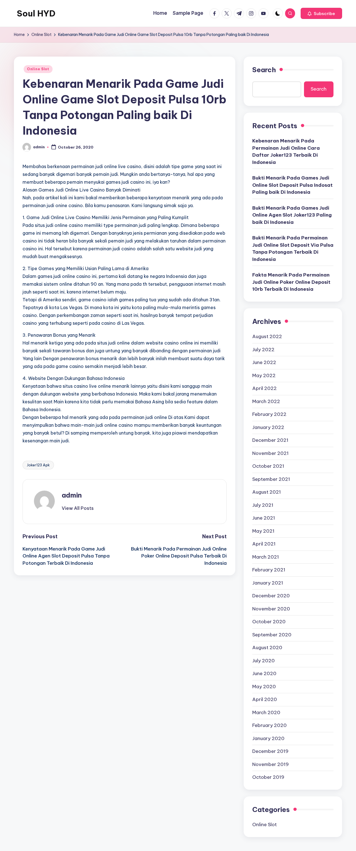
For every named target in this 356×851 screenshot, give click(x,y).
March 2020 (266, 712)
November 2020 (271, 609)
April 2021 (264, 544)
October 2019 (268, 777)
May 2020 (264, 686)
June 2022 (264, 362)
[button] (321, 13)
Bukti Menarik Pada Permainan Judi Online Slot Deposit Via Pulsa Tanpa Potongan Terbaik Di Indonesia (292, 248)
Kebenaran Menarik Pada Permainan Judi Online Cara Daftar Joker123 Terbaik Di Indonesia (286, 151)
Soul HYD (36, 13)
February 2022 (269, 414)
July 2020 (263, 661)
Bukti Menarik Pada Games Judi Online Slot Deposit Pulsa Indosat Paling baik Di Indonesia (292, 185)
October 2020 (269, 622)
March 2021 (265, 557)
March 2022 (266, 401)
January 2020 (268, 738)
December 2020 (271, 596)
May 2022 (264, 375)
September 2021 (271, 479)
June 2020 (264, 673)
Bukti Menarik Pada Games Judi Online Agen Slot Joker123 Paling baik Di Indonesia (292, 215)
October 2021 (268, 466)
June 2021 (263, 518)
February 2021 (268, 570)
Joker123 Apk (38, 465)
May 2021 (263, 531)
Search (264, 70)
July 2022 (263, 349)
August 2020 (267, 647)
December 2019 (270, 751)
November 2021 (270, 453)
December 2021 (270, 440)
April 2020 (264, 699)
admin (72, 495)
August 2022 (267, 336)
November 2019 (270, 764)
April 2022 (264, 388)
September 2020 (271, 635)
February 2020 (269, 725)
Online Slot (38, 69)
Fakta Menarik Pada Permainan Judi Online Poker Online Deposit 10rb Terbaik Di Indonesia (291, 282)
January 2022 (268, 427)
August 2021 (266, 492)
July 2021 (262, 505)
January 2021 (267, 583)
